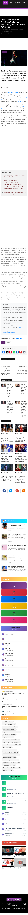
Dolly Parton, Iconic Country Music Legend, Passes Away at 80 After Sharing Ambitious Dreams (21, 479)
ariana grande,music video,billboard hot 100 (11, 767)
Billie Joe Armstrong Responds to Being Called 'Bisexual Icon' (24, 389)
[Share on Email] (24, 352)
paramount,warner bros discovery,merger (11, 762)
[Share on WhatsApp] (14, 352)
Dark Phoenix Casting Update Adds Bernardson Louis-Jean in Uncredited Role (21, 459)
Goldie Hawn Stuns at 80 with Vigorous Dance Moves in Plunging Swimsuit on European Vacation (14, 188)
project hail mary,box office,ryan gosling (11, 760)
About (3, 904)
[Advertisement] (14, 44)
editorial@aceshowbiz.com (9, 332)
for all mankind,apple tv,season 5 (9, 757)
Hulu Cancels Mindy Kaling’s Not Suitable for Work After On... (13, 713)
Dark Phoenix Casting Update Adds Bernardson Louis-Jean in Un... (13, 700)
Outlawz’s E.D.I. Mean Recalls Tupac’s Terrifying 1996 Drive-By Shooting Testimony (7, 439)
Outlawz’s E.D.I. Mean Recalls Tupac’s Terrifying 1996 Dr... (13, 707)
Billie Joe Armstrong (12, 33)
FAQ (8, 904)
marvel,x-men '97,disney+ (8, 770)
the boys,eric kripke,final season (9, 765)
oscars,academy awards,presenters (10, 749)
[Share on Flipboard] (20, 352)
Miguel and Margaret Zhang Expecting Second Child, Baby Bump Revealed (20, 439)
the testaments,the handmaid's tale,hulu (11, 755)
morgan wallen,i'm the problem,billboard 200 (12, 744)
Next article (22, 366)
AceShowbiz (12, 908)
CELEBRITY (17, 2)
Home (2, 33)
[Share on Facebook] (3, 352)
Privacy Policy (21, 904)
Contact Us (14, 905)
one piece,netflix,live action (8, 737)
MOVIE (23, 2)
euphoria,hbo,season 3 (7, 747)
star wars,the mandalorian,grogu (9, 729)
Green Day (20, 101)
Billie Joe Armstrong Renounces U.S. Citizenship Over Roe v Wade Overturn (10, 407)
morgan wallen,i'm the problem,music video (11, 732)
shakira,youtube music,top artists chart (10, 752)
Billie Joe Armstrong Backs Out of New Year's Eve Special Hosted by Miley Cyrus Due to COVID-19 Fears (24, 409)
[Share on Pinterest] (10, 352)
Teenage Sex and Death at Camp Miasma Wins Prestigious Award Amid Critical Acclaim (7, 478)
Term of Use (13, 904)
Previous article (7, 366)
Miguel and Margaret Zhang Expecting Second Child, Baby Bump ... (13, 694)
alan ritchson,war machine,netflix (9, 734)
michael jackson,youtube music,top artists (11, 739)
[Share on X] (7, 352)
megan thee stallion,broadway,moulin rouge (11, 742)
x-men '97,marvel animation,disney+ (10, 726)
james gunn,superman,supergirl (9, 724)
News (5, 33)
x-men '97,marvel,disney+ (8, 721)
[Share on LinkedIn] (17, 352)
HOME (5, 2)
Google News (18, 338)
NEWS (11, 2)
